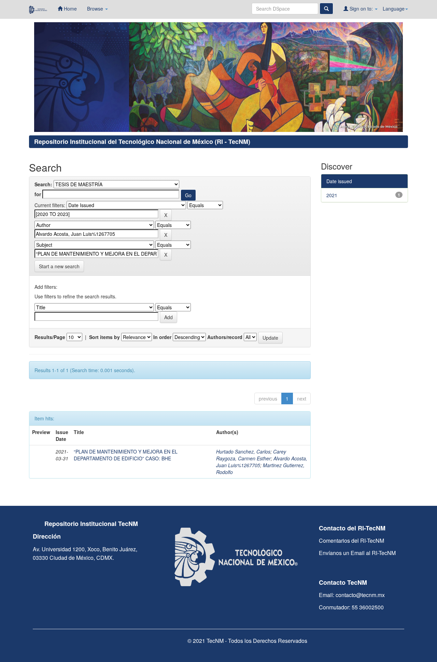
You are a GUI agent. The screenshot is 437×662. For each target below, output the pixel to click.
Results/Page (49, 337)
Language (394, 8)
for (37, 194)
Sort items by (104, 337)
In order (162, 337)
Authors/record (224, 337)
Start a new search (59, 266)
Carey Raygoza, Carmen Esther (251, 455)
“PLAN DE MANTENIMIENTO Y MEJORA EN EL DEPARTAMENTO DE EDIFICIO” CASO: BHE (126, 455)
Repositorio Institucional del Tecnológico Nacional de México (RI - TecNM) (142, 141)
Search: (43, 184)
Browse (95, 8)
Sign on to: (361, 8)
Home (69, 8)
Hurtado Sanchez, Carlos (243, 451)
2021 (331, 195)
